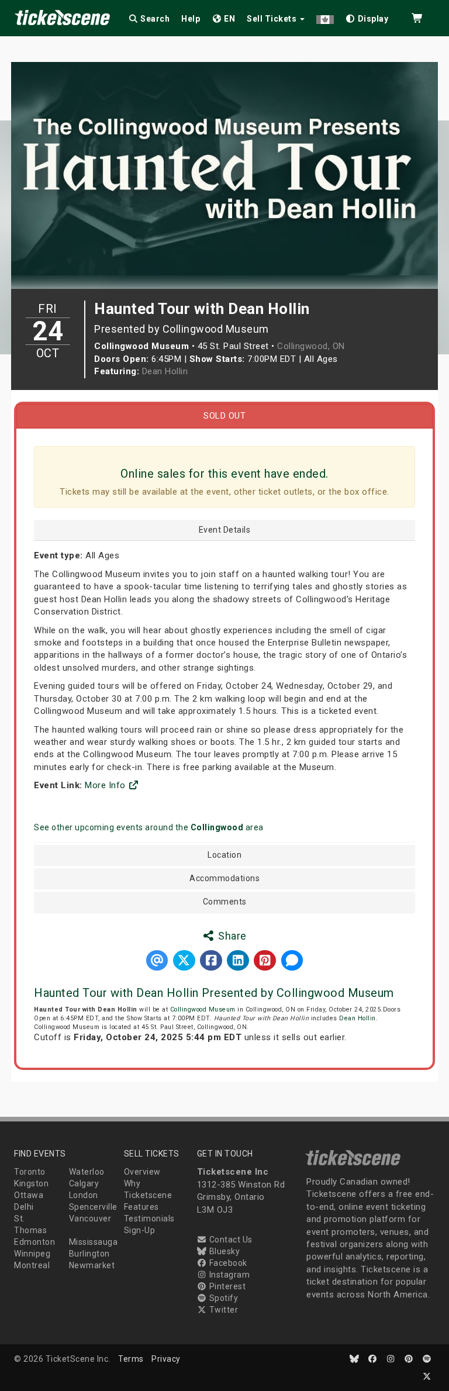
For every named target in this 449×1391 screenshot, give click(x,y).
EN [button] (229, 18)
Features (141, 1206)
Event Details (225, 530)
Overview (142, 1171)
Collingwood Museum (203, 1009)
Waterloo (87, 1171)
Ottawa (28, 1195)
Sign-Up (140, 1230)
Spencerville (93, 1206)
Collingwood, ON (311, 346)
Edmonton (34, 1242)
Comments (225, 902)
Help (190, 18)
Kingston (31, 1183)
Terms (131, 1359)
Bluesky (223, 1251)
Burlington (89, 1253)
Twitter (222, 1309)
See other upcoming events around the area (149, 827)
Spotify (222, 1298)
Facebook (227, 1263)
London (83, 1195)
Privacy (166, 1359)
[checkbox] (367, 17)
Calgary (84, 1183)
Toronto (30, 1171)
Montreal (32, 1265)
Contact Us (230, 1239)
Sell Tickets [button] (273, 18)
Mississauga (93, 1242)
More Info (106, 785)
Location (224, 855)
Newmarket (92, 1265)
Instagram (228, 1274)
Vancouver (90, 1218)
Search (154, 18)
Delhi (24, 1206)
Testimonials (149, 1218)
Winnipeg (32, 1253)
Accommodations (224, 878)
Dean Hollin (165, 371)
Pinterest (226, 1286)
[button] (325, 17)
